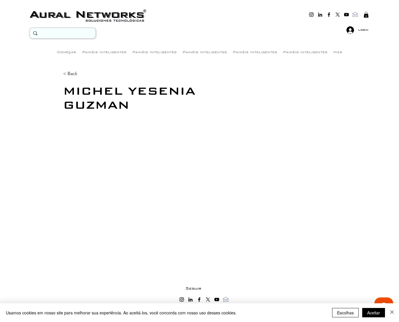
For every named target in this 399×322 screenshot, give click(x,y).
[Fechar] (391, 312)
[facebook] (329, 15)
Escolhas (345, 313)
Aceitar (373, 313)
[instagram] (311, 15)
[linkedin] (320, 15)
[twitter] (338, 15)
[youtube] (346, 15)
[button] (366, 15)
